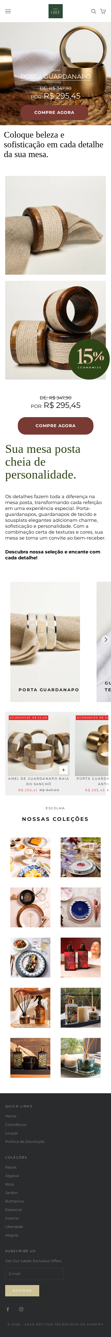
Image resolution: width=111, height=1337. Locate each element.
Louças (11, 1133)
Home (10, 1116)
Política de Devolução (25, 1141)
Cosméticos (16, 1124)
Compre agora (54, 112)
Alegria (11, 1235)
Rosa (9, 1184)
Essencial (13, 1209)
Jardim (11, 1192)
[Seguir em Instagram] (21, 1309)
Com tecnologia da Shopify (74, 1324)
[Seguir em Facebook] (7, 1309)
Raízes (11, 1167)
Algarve (12, 1175)
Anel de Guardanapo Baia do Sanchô (38, 781)
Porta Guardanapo (55, 76)
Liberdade (14, 1226)
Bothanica (14, 1201)
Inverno (12, 1218)
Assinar (22, 1290)
